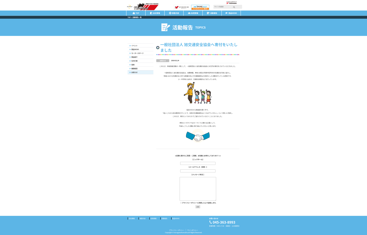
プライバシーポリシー (176, 230)
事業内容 (175, 13)
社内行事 (134, 61)
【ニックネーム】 (198, 159)
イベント (134, 45)
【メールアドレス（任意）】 (198, 167)
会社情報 (156, 13)
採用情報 (194, 13)
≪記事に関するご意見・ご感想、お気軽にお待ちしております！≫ (198, 155)
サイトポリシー (192, 230)
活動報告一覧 (137, 17)
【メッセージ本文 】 (198, 174)
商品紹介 (134, 57)
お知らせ (134, 72)
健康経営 (134, 68)
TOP (137, 13)
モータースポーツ (137, 53)
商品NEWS (233, 13)
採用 (132, 64)
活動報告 (213, 13)
